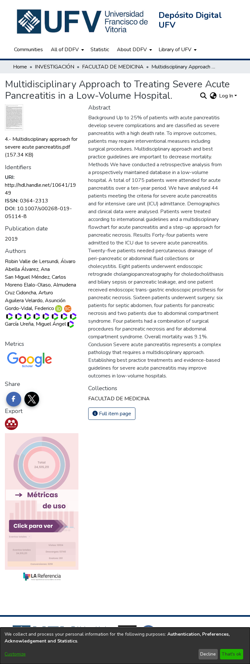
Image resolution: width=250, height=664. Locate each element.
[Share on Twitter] (31, 399)
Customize (15, 654)
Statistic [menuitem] (99, 49)
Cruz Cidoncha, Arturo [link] (29, 292)
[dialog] (125, 645)
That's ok (231, 654)
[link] (41, 147)
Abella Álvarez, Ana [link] (27, 269)
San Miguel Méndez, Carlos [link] (35, 277)
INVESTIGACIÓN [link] (54, 66)
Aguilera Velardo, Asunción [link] (35, 300)
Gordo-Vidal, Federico (29, 308)
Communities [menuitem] (28, 49)
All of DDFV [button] (65, 49)
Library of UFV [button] (175, 49)
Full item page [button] (114, 413)
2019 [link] (11, 239)
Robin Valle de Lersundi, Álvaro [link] (40, 261)
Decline (208, 654)
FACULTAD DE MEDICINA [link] (113, 66)
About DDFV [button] (132, 49)
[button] (83, 21)
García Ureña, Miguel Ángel (35, 324)
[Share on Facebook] (13, 399)
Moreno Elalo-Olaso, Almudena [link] (40, 284)
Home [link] (20, 66)
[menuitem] (66, 49)
